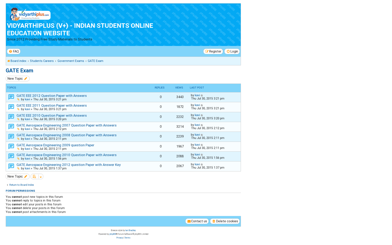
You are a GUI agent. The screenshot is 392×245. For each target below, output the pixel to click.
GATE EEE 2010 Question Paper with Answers (52, 115)
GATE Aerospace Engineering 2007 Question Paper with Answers (67, 125)
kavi (27, 99)
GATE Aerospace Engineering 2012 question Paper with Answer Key (69, 165)
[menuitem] (13, 51)
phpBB (112, 234)
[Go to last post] (202, 95)
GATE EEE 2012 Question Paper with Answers (52, 96)
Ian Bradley (130, 230)
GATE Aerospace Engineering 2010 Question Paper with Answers (67, 155)
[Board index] (30, 13)
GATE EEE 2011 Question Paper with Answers (52, 105)
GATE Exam (19, 70)
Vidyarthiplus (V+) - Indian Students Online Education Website (80, 29)
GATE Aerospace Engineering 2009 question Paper (55, 145)
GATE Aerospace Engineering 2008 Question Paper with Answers (67, 135)
